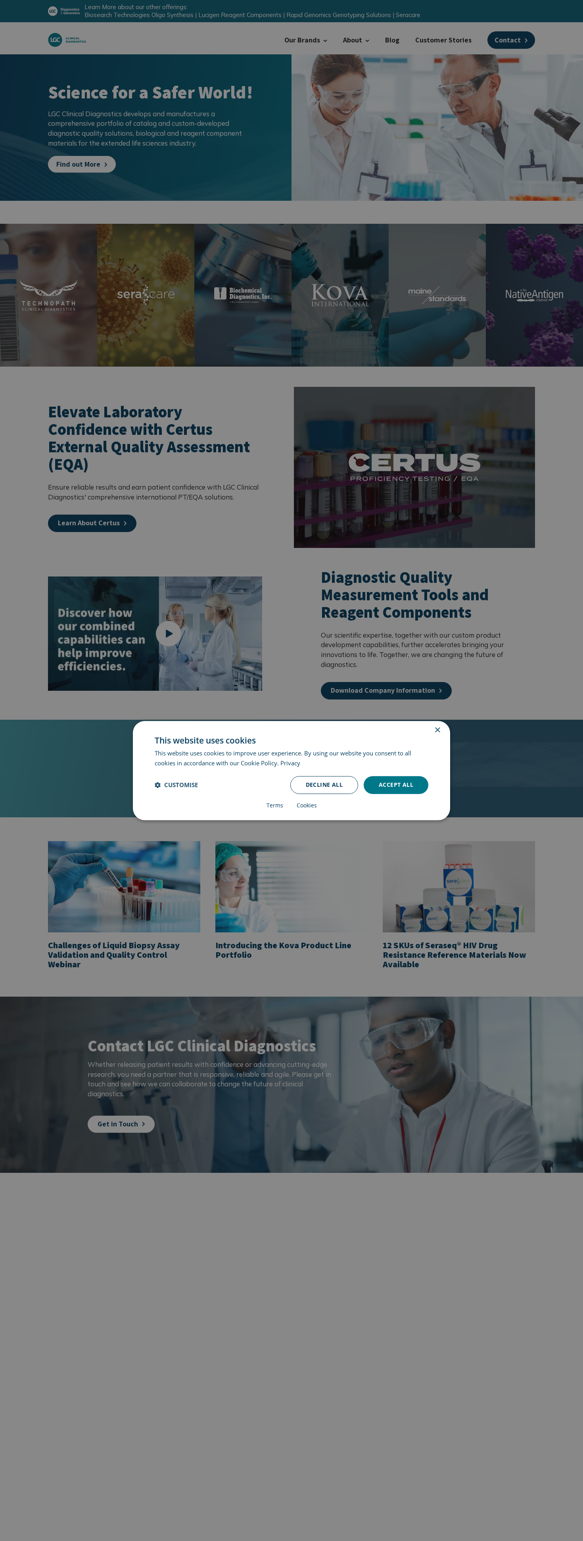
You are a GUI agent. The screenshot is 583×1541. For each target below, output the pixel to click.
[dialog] (291, 770)
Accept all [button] (396, 784)
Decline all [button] (324, 784)
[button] (176, 784)
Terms (275, 805)
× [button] (437, 730)
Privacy (290, 763)
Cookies (307, 805)
